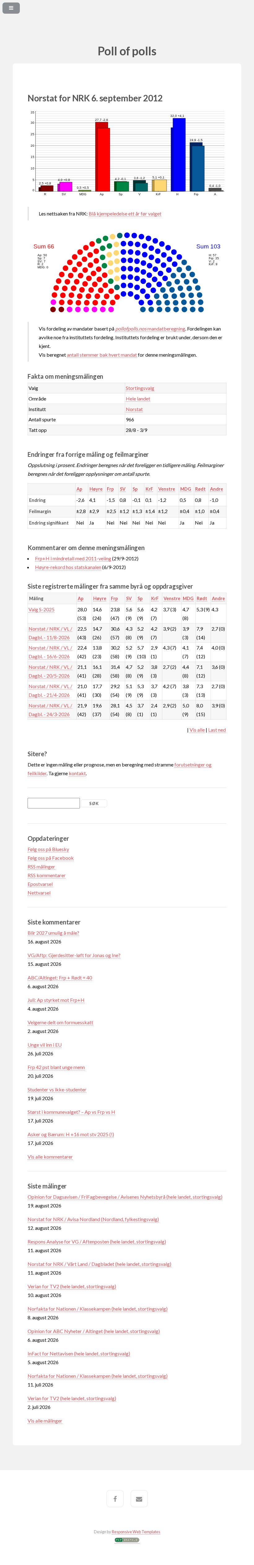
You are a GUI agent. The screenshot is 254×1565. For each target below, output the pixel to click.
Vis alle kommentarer (50, 1157)
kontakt (77, 773)
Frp (110, 489)
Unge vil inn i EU (45, 1045)
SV (122, 489)
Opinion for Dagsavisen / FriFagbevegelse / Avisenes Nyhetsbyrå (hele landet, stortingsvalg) (125, 1197)
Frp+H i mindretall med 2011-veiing (73, 558)
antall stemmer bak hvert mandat (102, 355)
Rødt (200, 489)
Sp (135, 489)
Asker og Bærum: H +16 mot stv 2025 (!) (71, 1134)
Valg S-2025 (41, 609)
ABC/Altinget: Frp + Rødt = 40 (60, 977)
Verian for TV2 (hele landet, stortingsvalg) (72, 1286)
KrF (149, 489)
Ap (79, 489)
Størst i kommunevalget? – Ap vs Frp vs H (71, 1112)
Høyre (96, 489)
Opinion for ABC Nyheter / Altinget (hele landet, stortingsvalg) (94, 1331)
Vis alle (197, 730)
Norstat (134, 409)
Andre (216, 489)
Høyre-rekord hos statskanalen (68, 567)
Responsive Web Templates (136, 1531)
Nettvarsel (39, 893)
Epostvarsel (40, 884)
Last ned (217, 730)
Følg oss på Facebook (51, 858)
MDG (185, 489)
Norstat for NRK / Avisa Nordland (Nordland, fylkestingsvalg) (93, 1219)
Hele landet (138, 398)
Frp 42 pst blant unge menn (56, 1067)
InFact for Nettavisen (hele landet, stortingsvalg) (79, 1353)
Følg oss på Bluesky (48, 849)
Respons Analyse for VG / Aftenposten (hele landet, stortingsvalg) (97, 1241)
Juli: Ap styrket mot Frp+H (56, 1000)
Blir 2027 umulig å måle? (53, 933)
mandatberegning (150, 328)
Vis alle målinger (45, 1421)
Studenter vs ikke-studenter (57, 1089)
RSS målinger (41, 866)
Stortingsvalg (140, 388)
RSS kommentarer (47, 875)
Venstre (166, 489)
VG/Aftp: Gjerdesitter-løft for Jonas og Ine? (74, 955)
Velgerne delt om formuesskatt (60, 1022)
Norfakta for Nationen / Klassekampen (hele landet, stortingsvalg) (98, 1309)
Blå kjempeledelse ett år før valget (125, 213)
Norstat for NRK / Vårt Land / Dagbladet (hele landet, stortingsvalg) (99, 1264)
